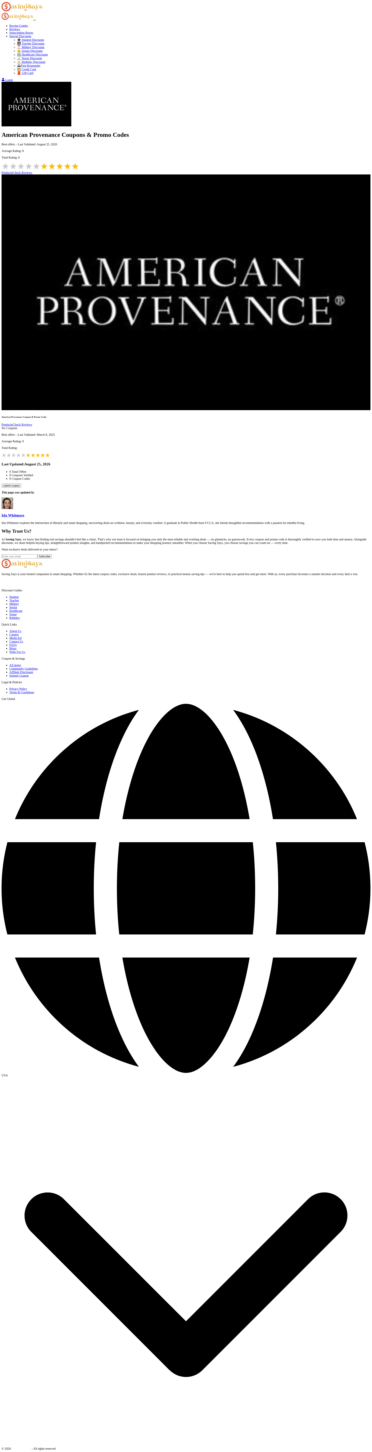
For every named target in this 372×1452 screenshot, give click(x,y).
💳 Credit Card (26, 69)
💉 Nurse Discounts (29, 58)
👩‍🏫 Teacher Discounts (30, 43)
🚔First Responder (28, 65)
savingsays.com (21, 1448)
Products (7, 172)
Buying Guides (18, 25)
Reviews (14, 29)
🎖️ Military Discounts (30, 47)
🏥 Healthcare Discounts (32, 54)
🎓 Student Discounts (30, 39)
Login (9, 80)
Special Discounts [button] (20, 36)
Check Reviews (22, 172)
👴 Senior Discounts (30, 51)
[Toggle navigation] (34, 20)
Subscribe (44, 556)
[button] (186, 1075)
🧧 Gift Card (25, 73)
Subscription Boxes (21, 32)
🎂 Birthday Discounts (31, 62)
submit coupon (11, 485)
